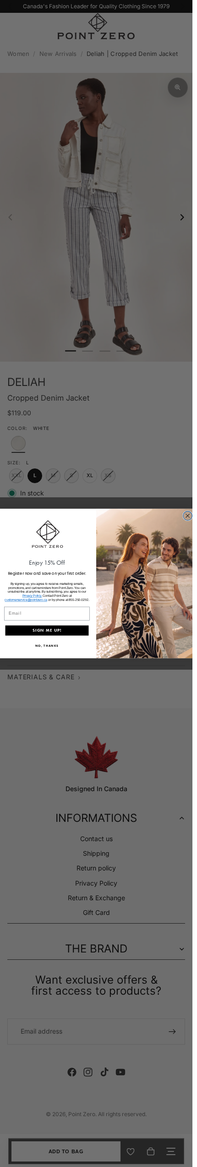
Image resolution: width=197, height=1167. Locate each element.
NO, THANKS (47, 645)
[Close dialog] (187, 515)
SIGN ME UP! (47, 630)
